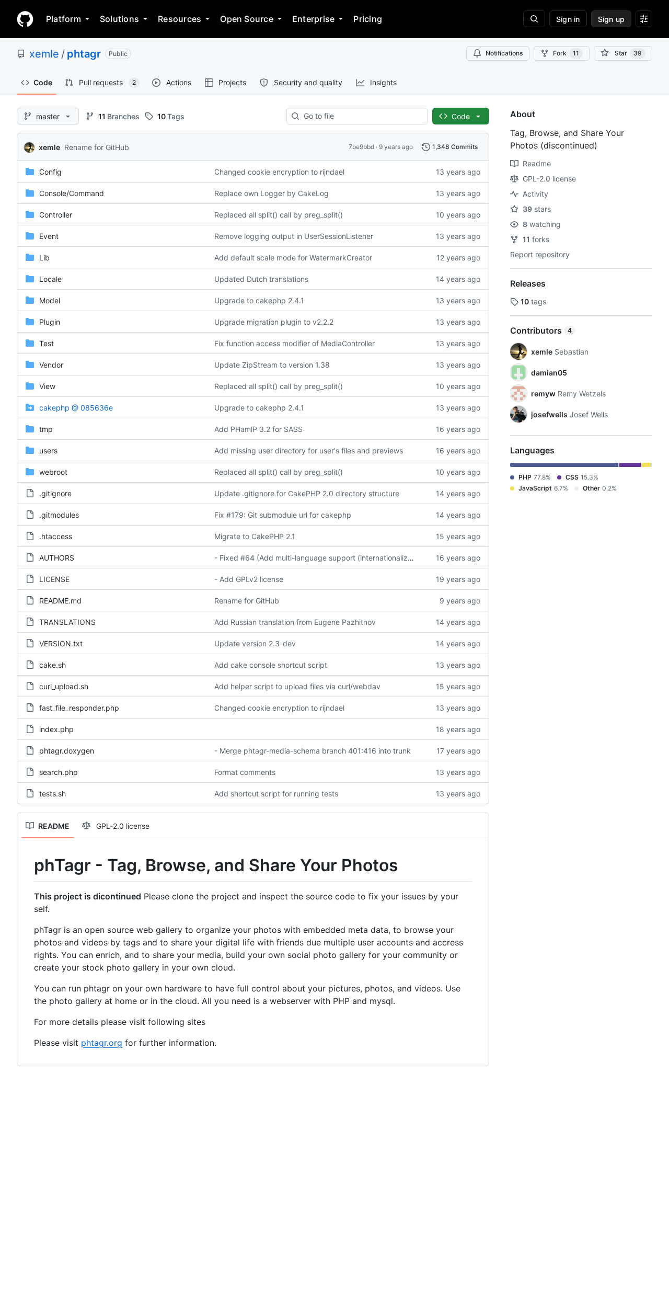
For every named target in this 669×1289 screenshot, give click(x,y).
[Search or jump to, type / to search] (534, 18)
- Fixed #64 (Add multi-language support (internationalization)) (322, 557)
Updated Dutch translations (261, 279)
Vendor (51, 364)
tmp (46, 429)
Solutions (119, 19)
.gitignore (55, 493)
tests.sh (52, 793)
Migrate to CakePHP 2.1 (254, 536)
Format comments (244, 772)
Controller (55, 214)
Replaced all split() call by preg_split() (278, 214)
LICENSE (54, 579)
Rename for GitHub (96, 147)
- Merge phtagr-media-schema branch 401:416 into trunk (312, 750)
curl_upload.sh (63, 686)
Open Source (246, 19)
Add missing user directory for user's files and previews (308, 450)
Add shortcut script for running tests (276, 793)
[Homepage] (25, 18)
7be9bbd (361, 147)
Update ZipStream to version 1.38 (272, 364)
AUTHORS (56, 557)
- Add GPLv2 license (248, 579)
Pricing (367, 19)
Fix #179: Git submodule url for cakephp (282, 514)
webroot (53, 471)
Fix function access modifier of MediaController (294, 343)
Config (50, 171)
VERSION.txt (61, 643)
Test (46, 343)
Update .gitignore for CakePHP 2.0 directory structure (306, 493)
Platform (63, 19)
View (47, 386)
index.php (56, 729)
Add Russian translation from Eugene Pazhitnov (295, 622)
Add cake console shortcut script (270, 664)
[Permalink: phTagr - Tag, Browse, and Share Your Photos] (26, 865)
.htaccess (55, 536)
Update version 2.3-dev (255, 643)
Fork (566, 53)
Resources (179, 19)
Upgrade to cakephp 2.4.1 (259, 300)
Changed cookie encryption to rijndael (279, 171)
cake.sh (52, 664)
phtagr (84, 54)
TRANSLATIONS (67, 622)
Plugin (49, 321)
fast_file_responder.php (79, 707)
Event (49, 236)
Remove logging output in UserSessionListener (293, 236)
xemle (44, 54)
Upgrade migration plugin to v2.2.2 (273, 321)
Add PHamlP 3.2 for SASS (258, 429)
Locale (50, 279)
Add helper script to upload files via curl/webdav (297, 686)
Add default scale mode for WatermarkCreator (293, 257)
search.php (58, 772)
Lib (44, 257)
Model (49, 300)
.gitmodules (59, 514)
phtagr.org (101, 1042)
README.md (60, 600)
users (48, 450)
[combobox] (361, 116)
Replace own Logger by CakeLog (271, 193)
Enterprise (313, 19)
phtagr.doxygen (66, 750)
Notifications (504, 53)
